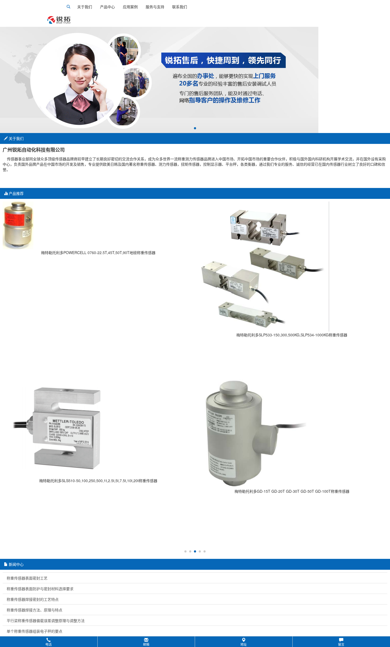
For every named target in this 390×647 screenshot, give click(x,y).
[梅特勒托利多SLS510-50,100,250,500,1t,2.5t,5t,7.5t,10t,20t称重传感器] (98, 426)
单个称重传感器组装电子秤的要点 (34, 631)
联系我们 (179, 6)
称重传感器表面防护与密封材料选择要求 (40, 588)
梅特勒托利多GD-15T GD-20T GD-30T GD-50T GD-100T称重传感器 (292, 491)
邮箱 (146, 644)
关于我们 (84, 6)
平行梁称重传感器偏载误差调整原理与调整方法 (46, 620)
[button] (195, 641)
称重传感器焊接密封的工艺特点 (33, 599)
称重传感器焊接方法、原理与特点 (34, 609)
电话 (48, 644)
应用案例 (130, 6)
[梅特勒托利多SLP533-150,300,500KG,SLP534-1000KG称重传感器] (291, 267)
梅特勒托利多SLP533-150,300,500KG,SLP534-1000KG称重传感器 (291, 334)
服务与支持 (155, 6)
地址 (243, 644)
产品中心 (107, 6)
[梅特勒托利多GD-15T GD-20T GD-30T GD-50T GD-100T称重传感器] (291, 432)
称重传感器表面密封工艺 (27, 578)
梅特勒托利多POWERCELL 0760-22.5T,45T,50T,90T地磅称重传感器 (98, 252)
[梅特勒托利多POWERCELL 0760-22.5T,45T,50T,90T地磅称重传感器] (98, 225)
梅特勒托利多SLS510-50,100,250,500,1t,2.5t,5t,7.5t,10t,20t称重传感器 (98, 480)
